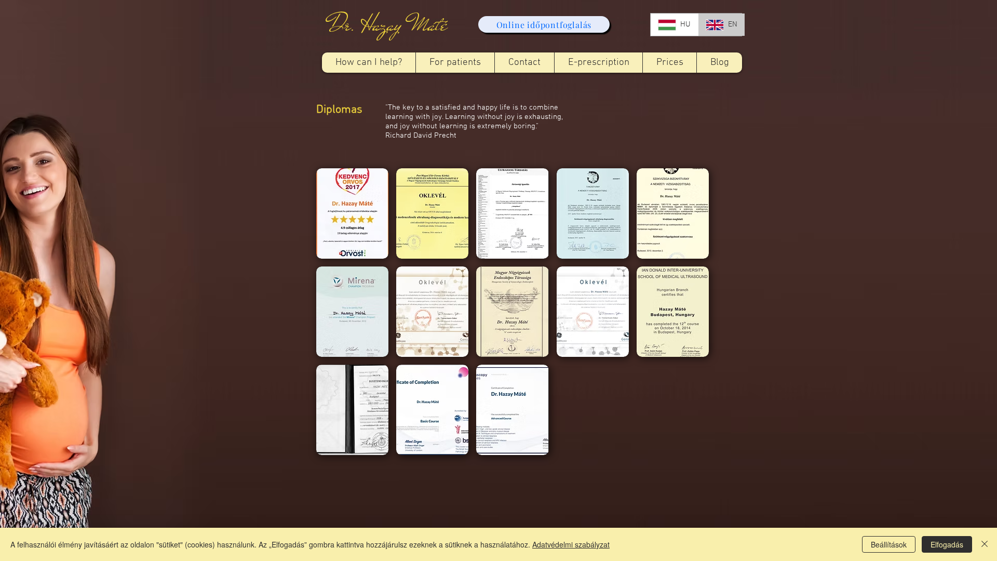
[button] (454, 62)
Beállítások (889, 544)
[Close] (984, 544)
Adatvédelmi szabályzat (571, 544)
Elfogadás (947, 544)
